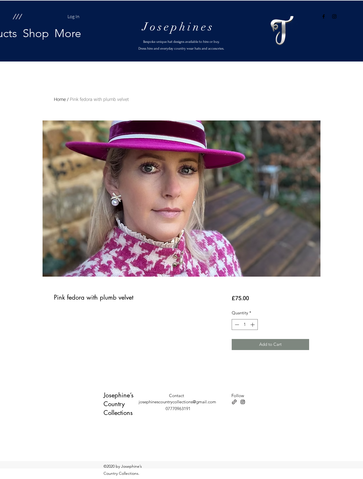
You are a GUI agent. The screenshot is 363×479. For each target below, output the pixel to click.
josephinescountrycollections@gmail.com (177, 401)
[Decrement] (236, 324)
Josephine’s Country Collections (119, 404)
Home (60, 99)
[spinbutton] (244, 324)
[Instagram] (334, 16)
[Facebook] (323, 16)
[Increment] (253, 324)
